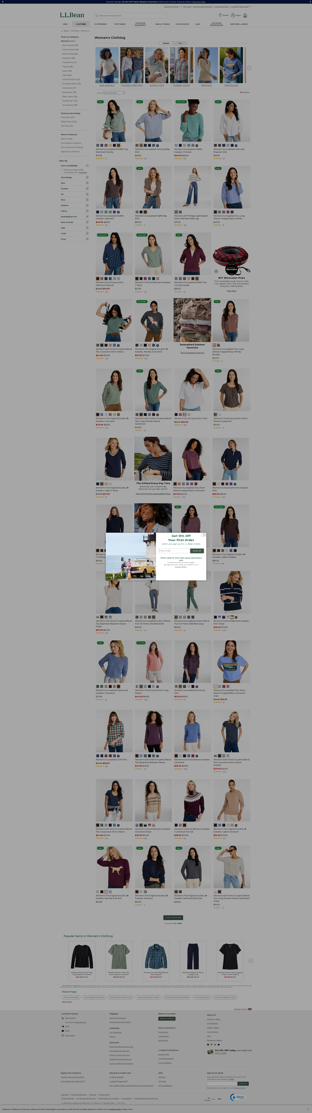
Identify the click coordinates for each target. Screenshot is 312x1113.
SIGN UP (197, 551)
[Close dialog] (203, 534)
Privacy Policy (181, 567)
